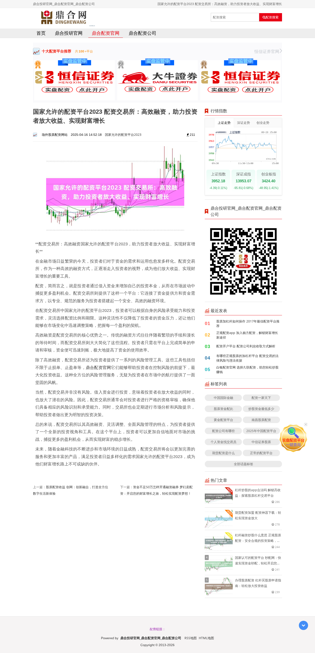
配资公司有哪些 (223, 431)
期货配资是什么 (223, 453)
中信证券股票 (261, 442)
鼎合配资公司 (142, 33)
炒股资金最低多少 (261, 408)
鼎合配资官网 (105, 33)
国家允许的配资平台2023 (123, 134)
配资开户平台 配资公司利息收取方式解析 (245, 346)
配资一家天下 (261, 397)
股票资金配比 (223, 408)
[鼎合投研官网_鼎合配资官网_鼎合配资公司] (64, 17)
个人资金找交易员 (223, 442)
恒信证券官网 (266, 51)
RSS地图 (190, 638)
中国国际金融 (223, 397)
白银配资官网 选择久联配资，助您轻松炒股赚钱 (247, 369)
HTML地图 (206, 638)
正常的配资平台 (261, 453)
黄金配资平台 (223, 420)
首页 (41, 33)
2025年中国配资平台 (261, 431)
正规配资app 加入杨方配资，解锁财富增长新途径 (247, 335)
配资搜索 (272, 17)
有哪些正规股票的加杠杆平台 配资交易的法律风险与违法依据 (247, 358)
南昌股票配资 (261, 420)
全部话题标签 (243, 464)
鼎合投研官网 (69, 33)
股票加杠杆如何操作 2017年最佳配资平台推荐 (247, 323)
